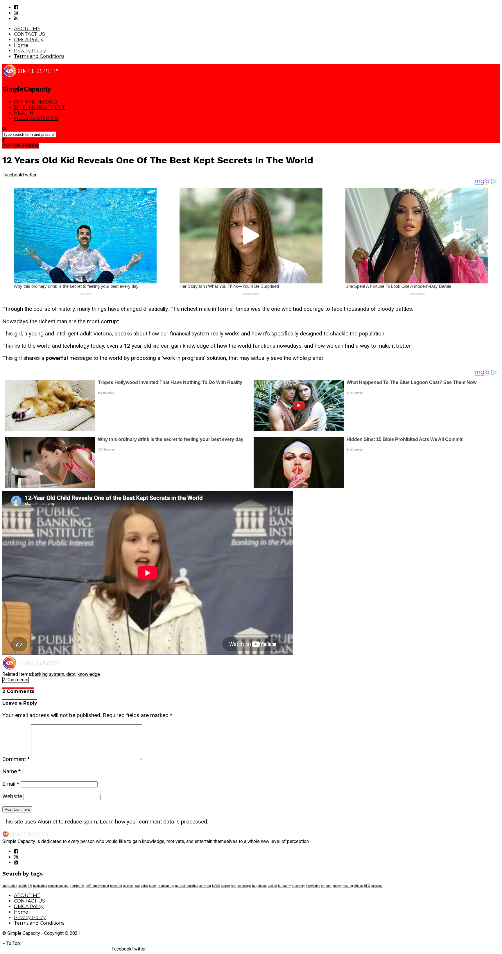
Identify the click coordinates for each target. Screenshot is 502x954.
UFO (367, 885)
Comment (16, 759)
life (30, 885)
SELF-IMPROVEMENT (39, 107)
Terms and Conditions (39, 56)
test (233, 885)
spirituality (77, 885)
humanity (284, 885)
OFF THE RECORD (35, 102)
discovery (298, 885)
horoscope (244, 885)
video (144, 885)
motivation (40, 885)
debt (71, 674)
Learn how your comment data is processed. (154, 821)
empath (326, 885)
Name (11, 771)
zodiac (272, 885)
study (153, 885)
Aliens (358, 885)
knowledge (89, 674)
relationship (166, 885)
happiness (259, 885)
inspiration (9, 885)
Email (10, 783)
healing (348, 885)
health (22, 885)
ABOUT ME (27, 28)
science (128, 885)
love (137, 885)
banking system (48, 674)
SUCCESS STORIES (36, 118)
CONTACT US (29, 34)
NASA (216, 885)
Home (21, 45)
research (116, 885)
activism (205, 885)
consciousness (58, 885)
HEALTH (23, 113)
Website (12, 796)
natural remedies (186, 885)
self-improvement (97, 885)
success (377, 885)
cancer (225, 885)
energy (337, 885)
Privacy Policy (30, 50)
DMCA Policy (29, 39)
